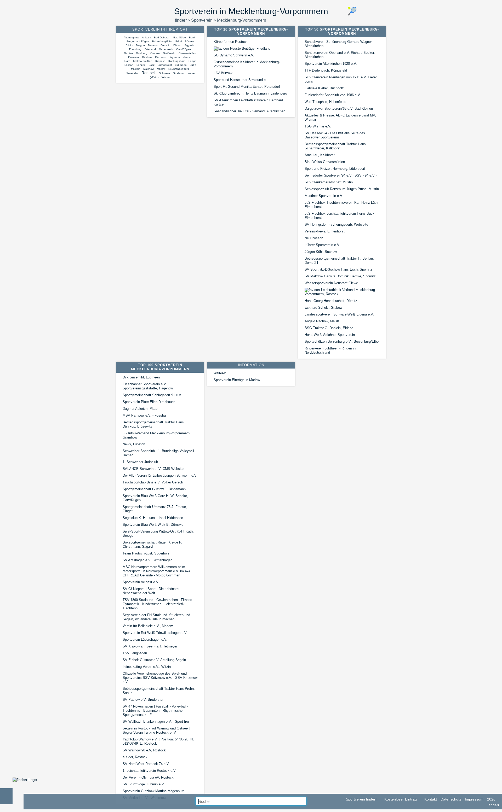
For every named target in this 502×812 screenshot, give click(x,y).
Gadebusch (166, 49)
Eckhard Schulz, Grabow (323, 307)
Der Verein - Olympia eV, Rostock (148, 777)
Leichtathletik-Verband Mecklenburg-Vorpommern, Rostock (340, 292)
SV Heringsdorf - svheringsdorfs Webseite (336, 224)
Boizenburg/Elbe (162, 41)
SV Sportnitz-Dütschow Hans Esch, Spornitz (338, 269)
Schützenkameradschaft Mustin (329, 182)
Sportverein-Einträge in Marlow (237, 380)
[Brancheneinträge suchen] (310, 801)
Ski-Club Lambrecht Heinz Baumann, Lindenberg (250, 93)
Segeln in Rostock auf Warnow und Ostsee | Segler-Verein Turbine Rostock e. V (156, 730)
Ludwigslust (165, 64)
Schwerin (164, 73)
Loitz (152, 64)
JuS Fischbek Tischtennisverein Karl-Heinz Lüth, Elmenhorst (342, 205)
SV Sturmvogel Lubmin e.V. (144, 784)
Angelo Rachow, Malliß (322, 321)
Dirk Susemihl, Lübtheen (141, 377)
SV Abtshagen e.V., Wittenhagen (147, 560)
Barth (192, 37)
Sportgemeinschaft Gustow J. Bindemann (154, 489)
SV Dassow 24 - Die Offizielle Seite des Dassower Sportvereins (335, 135)
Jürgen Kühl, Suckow (321, 252)
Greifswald (169, 53)
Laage (192, 61)
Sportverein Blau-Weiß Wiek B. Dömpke (153, 525)
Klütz (127, 61)
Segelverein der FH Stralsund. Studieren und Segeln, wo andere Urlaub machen (156, 617)
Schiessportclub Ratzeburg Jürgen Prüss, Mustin (342, 189)
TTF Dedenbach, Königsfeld (326, 70)
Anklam (146, 37)
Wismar (166, 77)
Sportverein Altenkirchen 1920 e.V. (331, 64)
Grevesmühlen (187, 53)
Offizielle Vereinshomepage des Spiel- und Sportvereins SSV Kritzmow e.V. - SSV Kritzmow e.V (160, 677)
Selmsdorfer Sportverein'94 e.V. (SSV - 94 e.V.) (340, 175)
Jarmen (187, 57)
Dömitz (177, 45)
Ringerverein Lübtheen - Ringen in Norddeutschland (330, 350)
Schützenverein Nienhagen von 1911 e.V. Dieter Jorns (341, 79)
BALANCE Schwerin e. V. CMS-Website (153, 469)
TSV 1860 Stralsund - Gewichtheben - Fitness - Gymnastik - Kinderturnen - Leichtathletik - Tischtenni (158, 604)
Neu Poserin (314, 238)
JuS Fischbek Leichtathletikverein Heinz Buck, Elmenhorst (340, 216)
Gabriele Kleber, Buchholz (324, 88)
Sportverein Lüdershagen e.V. (145, 639)
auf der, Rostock (135, 757)
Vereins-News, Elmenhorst (325, 231)
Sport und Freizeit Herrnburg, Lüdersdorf (335, 169)
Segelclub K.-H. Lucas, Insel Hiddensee (153, 518)
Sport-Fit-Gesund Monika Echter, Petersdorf (247, 87)
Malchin (135, 68)
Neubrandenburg (178, 68)
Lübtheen (181, 64)
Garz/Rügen (183, 49)
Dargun (140, 45)
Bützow (189, 41)
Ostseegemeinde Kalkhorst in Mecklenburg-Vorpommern (247, 64)
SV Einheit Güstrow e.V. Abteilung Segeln (154, 660)
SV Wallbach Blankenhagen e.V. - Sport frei (156, 721)
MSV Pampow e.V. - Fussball (145, 415)
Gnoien (128, 53)
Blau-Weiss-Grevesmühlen (325, 162)
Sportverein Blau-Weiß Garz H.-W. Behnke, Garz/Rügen (155, 498)
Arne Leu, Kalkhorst (320, 155)
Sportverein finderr (361, 799)
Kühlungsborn (176, 61)
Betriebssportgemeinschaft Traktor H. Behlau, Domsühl (339, 260)
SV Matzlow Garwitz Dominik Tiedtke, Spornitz (340, 276)
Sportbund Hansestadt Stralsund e (240, 80)
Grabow (155, 53)
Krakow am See (142, 61)
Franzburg (135, 49)
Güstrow (147, 57)
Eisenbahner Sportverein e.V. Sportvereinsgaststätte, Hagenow (148, 386)
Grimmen (133, 57)
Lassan (128, 64)
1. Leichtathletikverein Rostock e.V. (149, 771)
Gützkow (160, 57)
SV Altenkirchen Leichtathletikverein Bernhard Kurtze (248, 102)
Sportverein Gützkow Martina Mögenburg (153, 791)
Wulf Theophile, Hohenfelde (325, 102)
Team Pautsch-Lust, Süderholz (146, 553)
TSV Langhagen (135, 653)
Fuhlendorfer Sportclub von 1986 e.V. (333, 95)
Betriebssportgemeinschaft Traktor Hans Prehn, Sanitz (159, 691)
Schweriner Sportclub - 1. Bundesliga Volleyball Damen (158, 453)
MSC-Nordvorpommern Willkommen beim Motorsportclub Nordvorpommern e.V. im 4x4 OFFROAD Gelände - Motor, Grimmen (156, 571)
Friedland (150, 49)
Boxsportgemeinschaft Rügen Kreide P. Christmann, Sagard (152, 544)
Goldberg (141, 53)
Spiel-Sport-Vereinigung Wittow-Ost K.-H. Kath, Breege (158, 533)
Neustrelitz (132, 73)
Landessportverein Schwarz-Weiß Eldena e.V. (339, 314)
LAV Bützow (223, 73)
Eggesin (190, 45)
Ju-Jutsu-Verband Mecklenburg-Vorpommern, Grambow (157, 435)
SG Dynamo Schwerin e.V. (234, 55)
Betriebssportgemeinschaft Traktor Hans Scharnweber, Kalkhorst (335, 146)
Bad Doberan (162, 37)
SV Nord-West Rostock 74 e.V (146, 764)
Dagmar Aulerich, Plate (140, 409)
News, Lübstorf (134, 444)
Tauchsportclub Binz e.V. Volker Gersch (153, 482)
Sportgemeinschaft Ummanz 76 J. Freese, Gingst (155, 509)
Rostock (148, 73)
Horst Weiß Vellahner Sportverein (330, 335)
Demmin (165, 45)
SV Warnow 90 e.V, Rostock (144, 750)
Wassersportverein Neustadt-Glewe (331, 283)
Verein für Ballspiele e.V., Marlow (148, 626)
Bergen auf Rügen (138, 41)
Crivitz (129, 45)
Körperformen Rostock (231, 42)
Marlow (161, 68)
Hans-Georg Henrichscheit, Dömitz (331, 301)
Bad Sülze (179, 37)
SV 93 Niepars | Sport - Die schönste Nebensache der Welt (151, 591)
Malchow (148, 68)
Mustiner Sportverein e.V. (324, 196)
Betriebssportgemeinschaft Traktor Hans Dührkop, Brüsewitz (153, 424)
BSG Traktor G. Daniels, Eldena (329, 328)
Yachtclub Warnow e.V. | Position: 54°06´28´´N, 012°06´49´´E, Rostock (158, 741)
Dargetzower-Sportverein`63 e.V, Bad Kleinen (339, 108)
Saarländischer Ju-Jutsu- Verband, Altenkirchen (249, 111)
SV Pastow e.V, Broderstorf (143, 700)
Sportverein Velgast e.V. (141, 582)
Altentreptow (131, 37)
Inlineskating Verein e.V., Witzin (147, 667)
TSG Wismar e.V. (318, 126)
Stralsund (179, 73)
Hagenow (174, 57)
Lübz (193, 64)
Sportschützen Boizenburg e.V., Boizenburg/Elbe (342, 341)
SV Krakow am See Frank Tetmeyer (150, 646)
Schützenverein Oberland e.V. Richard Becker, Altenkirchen (340, 55)
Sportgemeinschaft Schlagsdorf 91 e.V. (152, 395)
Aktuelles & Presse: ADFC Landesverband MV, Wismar (340, 117)
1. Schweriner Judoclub (140, 462)
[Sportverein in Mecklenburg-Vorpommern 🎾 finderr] (25, 780)
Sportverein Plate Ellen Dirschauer (149, 402)
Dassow (152, 45)
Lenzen (141, 64)
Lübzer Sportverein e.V (322, 245)
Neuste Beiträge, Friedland (250, 48)
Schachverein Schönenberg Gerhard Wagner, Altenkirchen (339, 44)
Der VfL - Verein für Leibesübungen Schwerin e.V (160, 475)
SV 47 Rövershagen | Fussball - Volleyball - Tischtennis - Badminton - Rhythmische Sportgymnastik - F (155, 710)
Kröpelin (160, 61)
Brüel (178, 41)
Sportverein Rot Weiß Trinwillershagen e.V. (155, 633)
